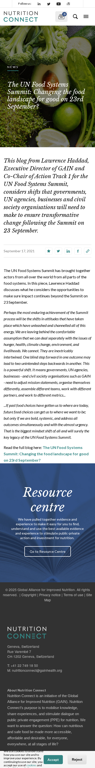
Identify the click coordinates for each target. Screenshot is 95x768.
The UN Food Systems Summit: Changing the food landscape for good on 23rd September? (46, 453)
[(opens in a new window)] (39, 3)
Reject (77, 759)
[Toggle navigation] (86, 16)
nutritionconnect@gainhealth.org (37, 670)
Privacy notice (50, 594)
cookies (31, 765)
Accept (53, 760)
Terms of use (73, 594)
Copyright (28, 594)
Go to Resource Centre (48, 551)
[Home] (27, 16)
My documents (60, 15)
